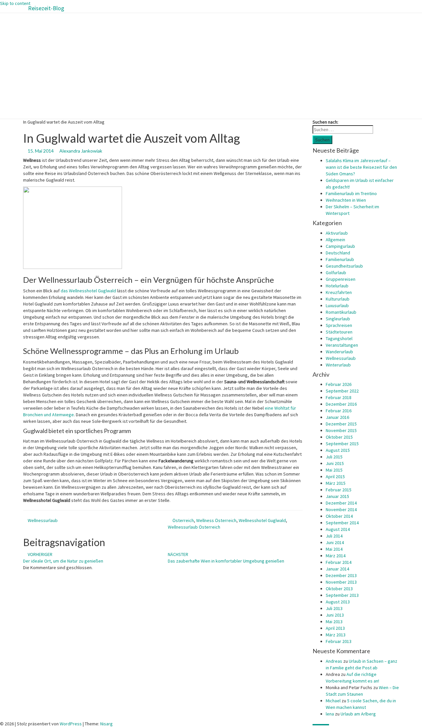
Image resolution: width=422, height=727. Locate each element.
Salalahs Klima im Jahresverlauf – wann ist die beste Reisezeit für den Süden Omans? (361, 167)
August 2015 (338, 450)
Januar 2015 (337, 496)
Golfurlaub (336, 273)
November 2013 (341, 582)
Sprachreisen (339, 325)
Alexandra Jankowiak (80, 151)
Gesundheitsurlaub (344, 266)
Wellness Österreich (216, 520)
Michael (333, 701)
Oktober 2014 (339, 516)
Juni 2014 (335, 542)
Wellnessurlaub (43, 520)
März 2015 (336, 483)
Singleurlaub (338, 319)
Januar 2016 (337, 417)
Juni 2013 (335, 615)
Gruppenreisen (340, 279)
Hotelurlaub (337, 286)
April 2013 (335, 628)
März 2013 (336, 635)
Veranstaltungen (342, 345)
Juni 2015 (335, 463)
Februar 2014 (338, 562)
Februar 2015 (338, 490)
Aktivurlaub (337, 233)
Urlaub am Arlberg (358, 714)
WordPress (71, 724)
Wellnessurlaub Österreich (194, 527)
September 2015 (342, 444)
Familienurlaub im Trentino (351, 193)
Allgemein (335, 240)
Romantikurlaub (341, 312)
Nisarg (106, 724)
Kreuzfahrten (339, 292)
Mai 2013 (334, 622)
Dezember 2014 (341, 503)
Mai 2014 (334, 549)
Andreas (334, 661)
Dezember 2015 (341, 424)
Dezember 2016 (341, 404)
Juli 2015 (334, 457)
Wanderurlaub (339, 352)
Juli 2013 (334, 608)
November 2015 (341, 430)
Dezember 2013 (341, 575)
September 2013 (342, 595)
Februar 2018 (338, 397)
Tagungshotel (339, 338)
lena (330, 714)
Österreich (183, 520)
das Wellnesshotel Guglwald (88, 291)
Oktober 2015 (339, 437)
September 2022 (342, 391)
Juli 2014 (334, 536)
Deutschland (338, 253)
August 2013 (338, 602)
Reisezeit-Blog (46, 8)
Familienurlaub (340, 259)
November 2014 (341, 509)
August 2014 (338, 529)
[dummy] (72, 227)
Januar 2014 (337, 569)
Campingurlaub (340, 246)
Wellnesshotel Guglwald (262, 520)
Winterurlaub (338, 365)
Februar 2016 (338, 411)
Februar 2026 (338, 384)
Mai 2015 (334, 470)
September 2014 (342, 523)
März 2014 (336, 556)
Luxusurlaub (337, 305)
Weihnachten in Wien (346, 200)
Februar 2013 (338, 641)
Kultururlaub (337, 299)
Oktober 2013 (339, 589)
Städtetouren (339, 332)
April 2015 (335, 477)
